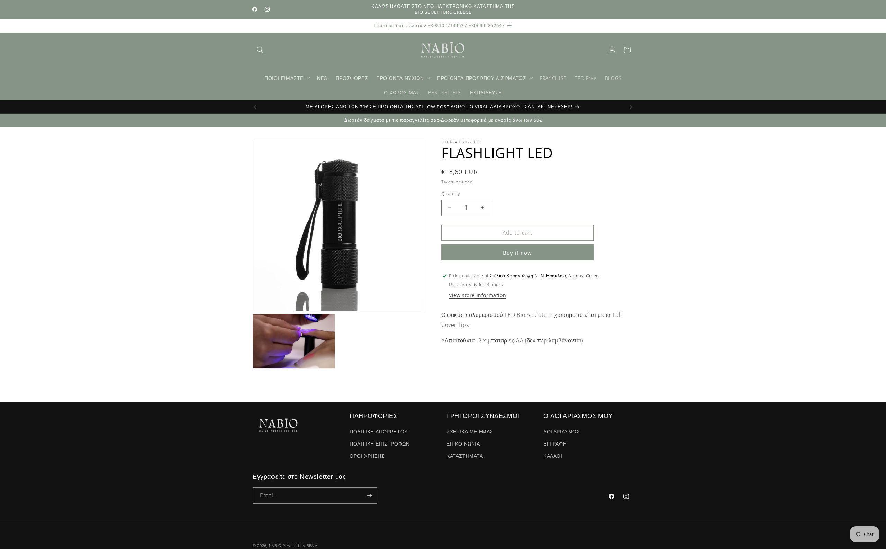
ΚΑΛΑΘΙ (552, 455)
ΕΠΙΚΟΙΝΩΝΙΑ (463, 443)
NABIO (275, 545)
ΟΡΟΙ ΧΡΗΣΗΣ (367, 455)
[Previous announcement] (255, 106)
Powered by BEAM (300, 545)
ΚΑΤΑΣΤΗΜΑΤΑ (464, 455)
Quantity (450, 194)
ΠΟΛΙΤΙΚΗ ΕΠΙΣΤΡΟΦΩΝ (379, 443)
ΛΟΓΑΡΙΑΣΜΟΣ (561, 431)
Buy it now (517, 252)
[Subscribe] (369, 495)
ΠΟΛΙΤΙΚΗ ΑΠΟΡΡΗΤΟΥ (379, 431)
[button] (260, 49)
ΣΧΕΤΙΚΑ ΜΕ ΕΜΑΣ (469, 431)
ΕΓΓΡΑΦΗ (555, 443)
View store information (477, 295)
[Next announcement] (631, 106)
